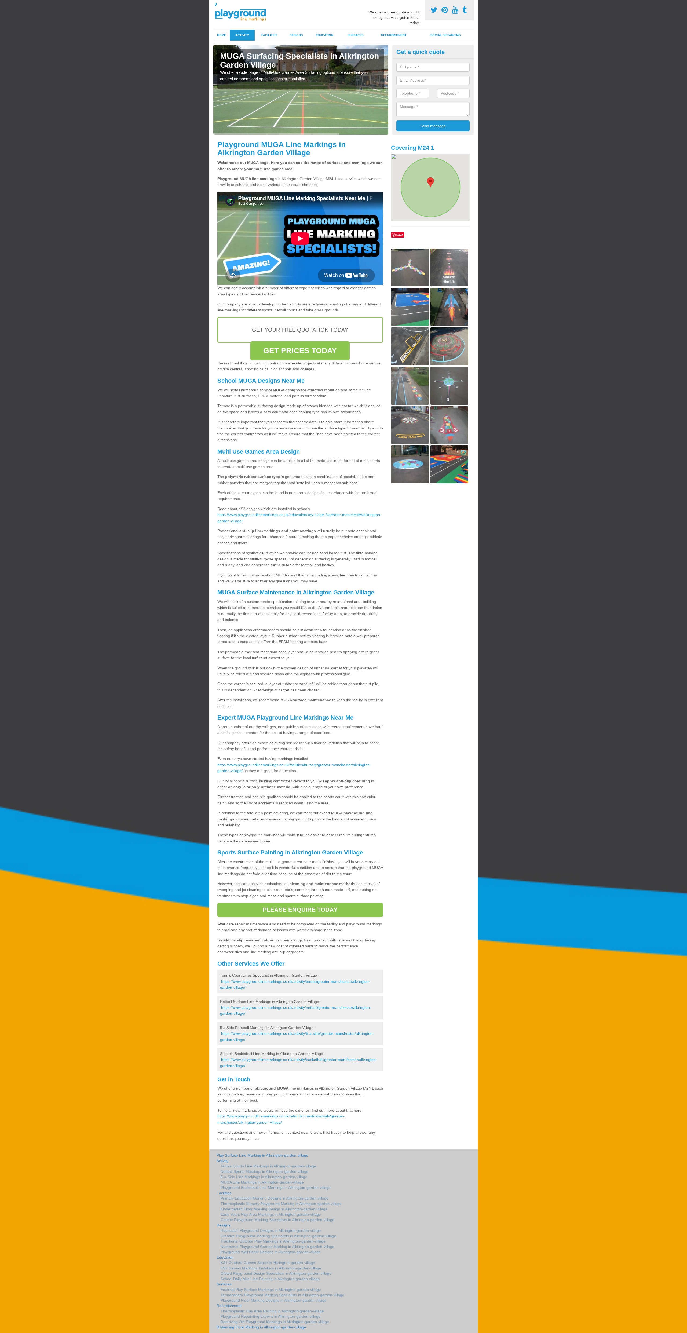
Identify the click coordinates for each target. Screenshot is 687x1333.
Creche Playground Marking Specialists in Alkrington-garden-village (277, 1220)
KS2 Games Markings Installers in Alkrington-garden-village (271, 1268)
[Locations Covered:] (216, 4)
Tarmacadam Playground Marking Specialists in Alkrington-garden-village (282, 1295)
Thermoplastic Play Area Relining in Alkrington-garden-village (272, 1311)
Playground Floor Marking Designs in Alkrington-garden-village (274, 1300)
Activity (242, 35)
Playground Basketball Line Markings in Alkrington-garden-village (276, 1187)
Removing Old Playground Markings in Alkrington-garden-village (275, 1322)
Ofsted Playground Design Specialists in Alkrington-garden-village (276, 1273)
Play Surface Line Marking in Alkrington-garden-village (262, 1155)
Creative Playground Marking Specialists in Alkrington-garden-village (278, 1236)
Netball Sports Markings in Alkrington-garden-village (264, 1171)
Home (221, 35)
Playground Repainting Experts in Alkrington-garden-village (270, 1316)
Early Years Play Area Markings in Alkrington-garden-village (271, 1214)
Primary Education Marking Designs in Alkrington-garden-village (274, 1198)
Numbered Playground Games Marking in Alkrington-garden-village (277, 1246)
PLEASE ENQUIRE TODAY (300, 909)
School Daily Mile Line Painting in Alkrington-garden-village (270, 1279)
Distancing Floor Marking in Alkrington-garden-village (261, 1327)
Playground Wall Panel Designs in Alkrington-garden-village (271, 1252)
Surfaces (355, 35)
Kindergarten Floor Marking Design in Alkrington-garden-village (274, 1209)
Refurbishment (394, 35)
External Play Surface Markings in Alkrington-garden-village (271, 1289)
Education (324, 35)
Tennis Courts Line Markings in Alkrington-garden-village (268, 1166)
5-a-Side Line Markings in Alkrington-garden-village (264, 1177)
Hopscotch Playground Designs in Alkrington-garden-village (271, 1230)
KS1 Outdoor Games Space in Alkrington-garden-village (268, 1263)
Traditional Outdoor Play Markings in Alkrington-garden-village (273, 1241)
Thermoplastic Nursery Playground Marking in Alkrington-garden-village (281, 1203)
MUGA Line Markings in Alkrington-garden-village (262, 1182)
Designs (296, 35)
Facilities (269, 35)
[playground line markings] (244, 14)
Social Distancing (445, 35)
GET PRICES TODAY (300, 350)
